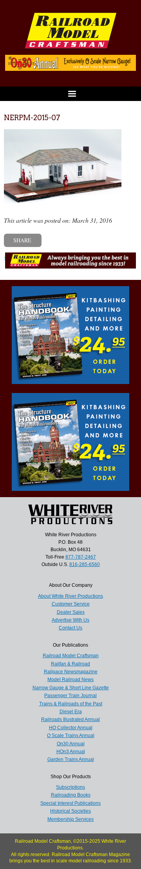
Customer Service (71, 604)
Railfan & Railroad (70, 664)
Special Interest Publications (70, 803)
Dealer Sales (71, 612)
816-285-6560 (84, 564)
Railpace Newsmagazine (71, 671)
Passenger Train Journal (70, 695)
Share (22, 240)
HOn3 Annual (70, 751)
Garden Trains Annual (70, 759)
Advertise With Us (70, 620)
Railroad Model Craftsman (71, 655)
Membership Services (70, 819)
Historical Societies (70, 811)
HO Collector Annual (70, 727)
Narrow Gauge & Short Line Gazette (71, 688)
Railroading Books (70, 795)
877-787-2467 (80, 557)
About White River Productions (70, 596)
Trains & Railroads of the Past (70, 704)
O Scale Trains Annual (70, 735)
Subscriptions (70, 787)
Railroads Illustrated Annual (70, 719)
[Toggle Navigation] (70, 94)
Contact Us (70, 628)
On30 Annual (71, 743)
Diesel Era (71, 711)
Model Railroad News (70, 679)
